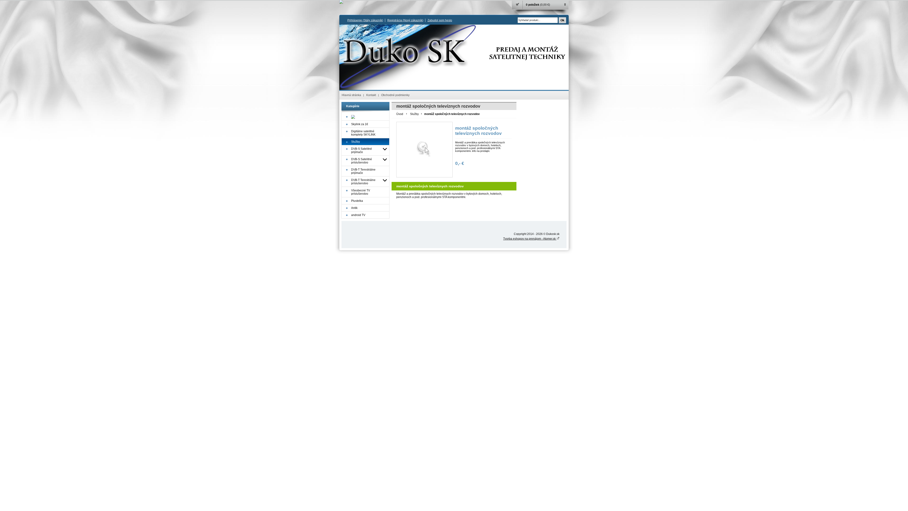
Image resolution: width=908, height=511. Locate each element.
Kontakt (371, 95)
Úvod (399, 114)
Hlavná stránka (351, 95)
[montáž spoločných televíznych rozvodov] (424, 149)
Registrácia (405, 20)
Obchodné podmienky (395, 95)
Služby (414, 114)
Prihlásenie (365, 20)
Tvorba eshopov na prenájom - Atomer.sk (529, 238)
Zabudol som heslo (440, 20)
